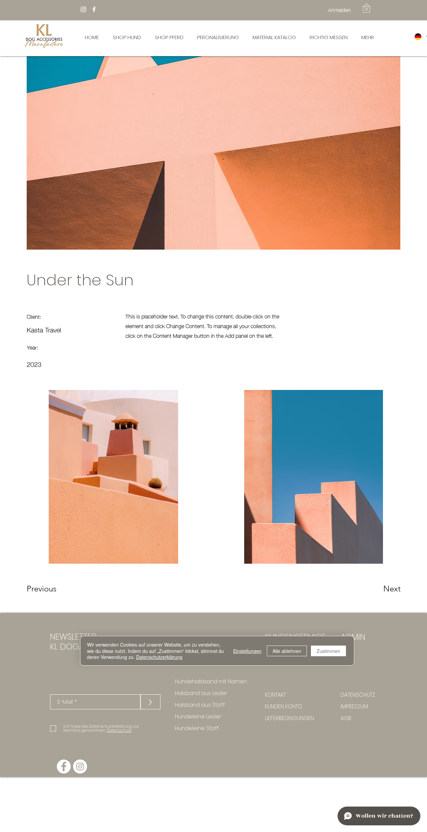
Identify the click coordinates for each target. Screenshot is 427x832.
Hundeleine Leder (198, 716)
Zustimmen (328, 651)
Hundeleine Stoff (197, 728)
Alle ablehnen (287, 651)
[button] (366, 8)
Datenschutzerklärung (159, 657)
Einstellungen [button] (247, 651)
